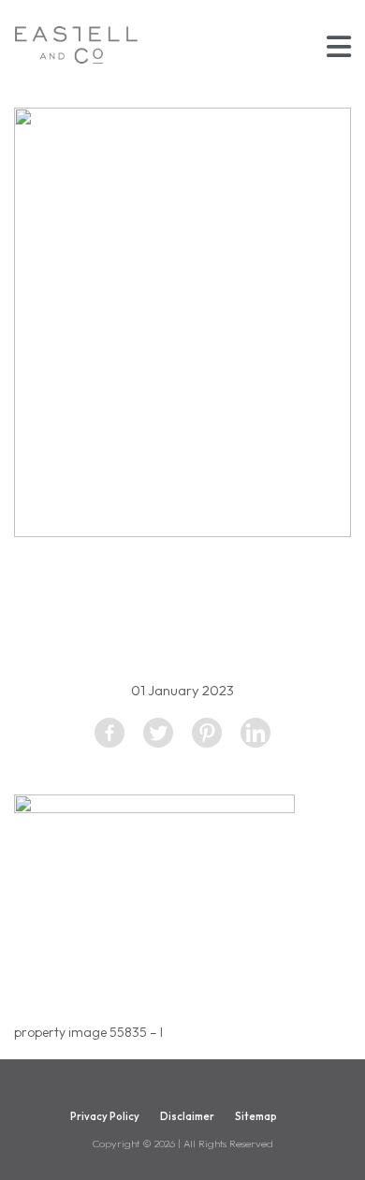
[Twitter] (158, 733)
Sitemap (256, 1116)
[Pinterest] (207, 733)
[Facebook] (109, 733)
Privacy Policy (104, 1116)
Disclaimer (187, 1116)
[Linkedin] (255, 733)
